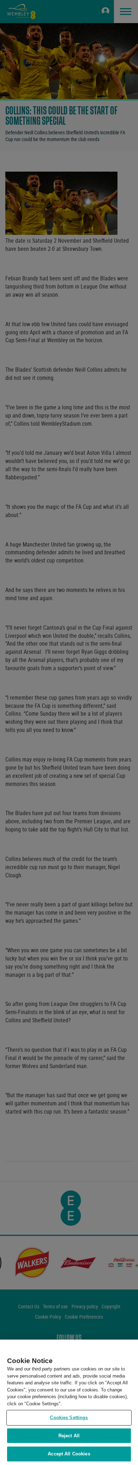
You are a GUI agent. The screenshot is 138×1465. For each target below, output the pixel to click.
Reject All (69, 1435)
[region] (69, 1402)
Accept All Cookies (69, 1453)
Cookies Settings (69, 1417)
